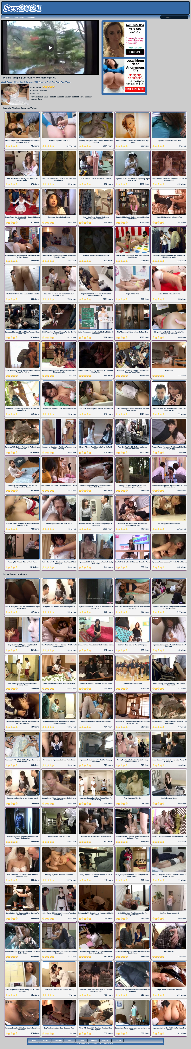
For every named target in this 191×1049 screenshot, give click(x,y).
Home (7, 17)
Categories (31, 17)
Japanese (43, 90)
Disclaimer (58, 1040)
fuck (40, 99)
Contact (118, 1040)
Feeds (82, 1040)
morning (53, 97)
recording (88, 97)
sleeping (60, 97)
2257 (69, 1040)
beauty (68, 97)
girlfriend (75, 97)
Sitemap (94, 1040)
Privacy (45, 1040)
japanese (39, 97)
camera (34, 99)
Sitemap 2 (105, 1040)
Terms (33, 1040)
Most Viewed (19, 17)
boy (82, 97)
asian (46, 97)
